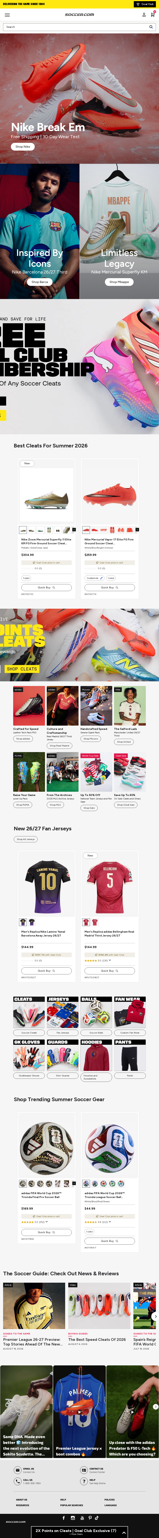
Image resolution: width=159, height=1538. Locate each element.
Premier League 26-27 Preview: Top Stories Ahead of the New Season (31, 1341)
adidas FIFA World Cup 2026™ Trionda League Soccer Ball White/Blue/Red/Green (104, 1195)
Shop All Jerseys (26, 839)
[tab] (35, 1499)
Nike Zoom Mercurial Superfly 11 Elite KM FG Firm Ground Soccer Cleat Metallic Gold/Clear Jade (46, 541)
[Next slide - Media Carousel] (156, 1407)
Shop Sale (89, 808)
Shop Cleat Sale (126, 805)
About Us (21, 1499)
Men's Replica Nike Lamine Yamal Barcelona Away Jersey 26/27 (43, 933)
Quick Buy (44, 587)
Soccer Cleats (29, 1032)
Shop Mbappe (119, 282)
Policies (110, 1499)
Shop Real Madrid (59, 745)
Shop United (124, 741)
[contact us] (16, 1524)
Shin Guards (62, 1075)
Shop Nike (23, 146)
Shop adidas (23, 738)
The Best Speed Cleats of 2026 (97, 1339)
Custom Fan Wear (130, 1032)
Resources (22, 1505)
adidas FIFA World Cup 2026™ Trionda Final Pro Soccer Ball (41, 1195)
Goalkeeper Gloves (29, 1075)
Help (63, 1499)
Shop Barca (40, 282)
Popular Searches (71, 1505)
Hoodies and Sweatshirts (90, 1077)
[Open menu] (8, 16)
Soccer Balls (96, 1032)
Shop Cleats (79, 366)
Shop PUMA (22, 805)
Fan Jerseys (63, 1032)
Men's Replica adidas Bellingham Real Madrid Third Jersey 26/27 (109, 933)
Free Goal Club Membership (21, 4)
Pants (130, 1075)
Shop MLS (55, 805)
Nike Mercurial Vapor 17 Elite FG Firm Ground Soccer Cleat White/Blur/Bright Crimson (109, 541)
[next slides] (74, 530)
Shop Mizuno (91, 738)
